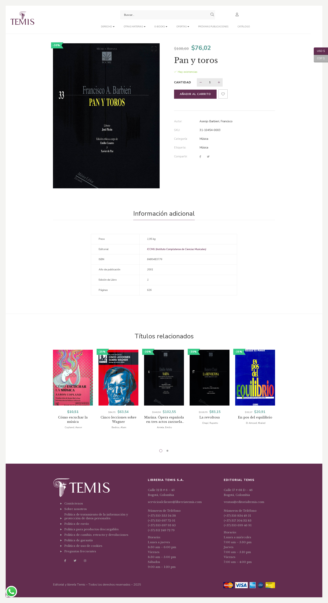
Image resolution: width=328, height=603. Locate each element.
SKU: (177, 130)
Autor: (178, 121)
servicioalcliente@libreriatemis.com (175, 502)
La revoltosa (209, 417)
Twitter (75, 560)
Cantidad (182, 82)
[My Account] (238, 15)
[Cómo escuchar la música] (73, 378)
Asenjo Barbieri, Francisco (216, 121)
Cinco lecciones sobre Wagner (118, 419)
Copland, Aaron (73, 427)
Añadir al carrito (195, 94)
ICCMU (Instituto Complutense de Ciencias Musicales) (176, 249)
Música (203, 139)
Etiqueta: (180, 147)
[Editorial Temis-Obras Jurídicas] (22, 20)
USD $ (319, 51)
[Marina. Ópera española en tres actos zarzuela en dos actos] (164, 378)
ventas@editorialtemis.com (244, 502)
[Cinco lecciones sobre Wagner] (118, 378)
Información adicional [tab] (164, 213)
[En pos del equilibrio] (255, 378)
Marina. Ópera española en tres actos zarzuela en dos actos (164, 419)
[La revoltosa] (209, 378)
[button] (153, 49)
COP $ (319, 58)
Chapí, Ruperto (210, 423)
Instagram (85, 560)
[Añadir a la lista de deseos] (223, 94)
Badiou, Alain (119, 427)
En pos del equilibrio (255, 417)
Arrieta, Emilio (164, 427)
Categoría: (181, 139)
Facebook (65, 560)
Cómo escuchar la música (73, 419)
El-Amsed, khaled (255, 423)
